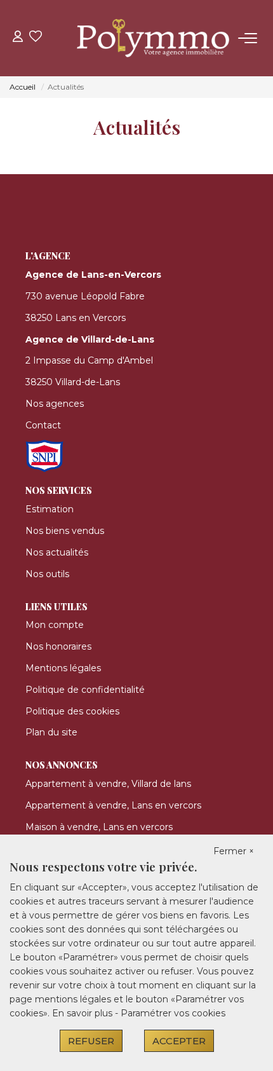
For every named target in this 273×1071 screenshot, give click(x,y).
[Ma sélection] (35, 37)
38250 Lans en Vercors (75, 318)
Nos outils (47, 574)
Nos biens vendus (64, 530)
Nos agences (54, 403)
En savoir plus (83, 1013)
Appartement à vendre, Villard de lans (108, 783)
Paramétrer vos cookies (173, 1013)
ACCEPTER (179, 1041)
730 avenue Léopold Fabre (85, 296)
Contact (43, 425)
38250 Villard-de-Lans (72, 382)
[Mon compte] (18, 37)
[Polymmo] (140, 38)
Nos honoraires (58, 646)
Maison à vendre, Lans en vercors (99, 827)
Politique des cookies (72, 711)
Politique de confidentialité (85, 689)
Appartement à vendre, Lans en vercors (113, 805)
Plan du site (51, 732)
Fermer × (233, 851)
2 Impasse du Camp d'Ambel (89, 360)
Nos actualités (56, 552)
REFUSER (91, 1041)
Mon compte (54, 625)
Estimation (49, 509)
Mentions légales (63, 668)
